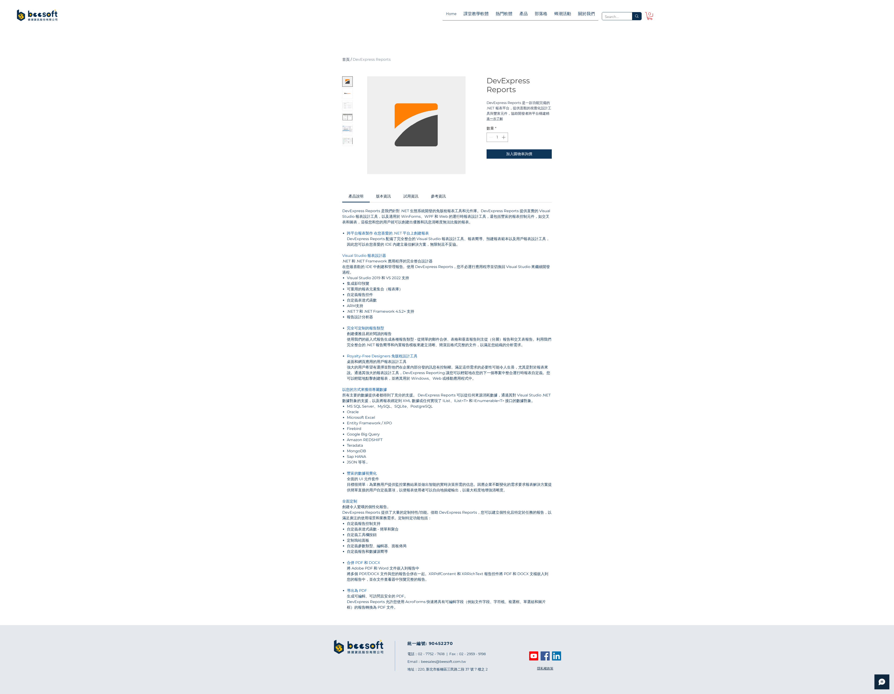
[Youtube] (533, 655)
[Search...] (636, 16)
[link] (649, 16)
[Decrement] (490, 137)
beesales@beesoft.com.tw (443, 661)
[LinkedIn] (556, 655)
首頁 (346, 59)
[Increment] (504, 137)
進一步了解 (495, 119)
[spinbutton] (497, 137)
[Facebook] (545, 655)
